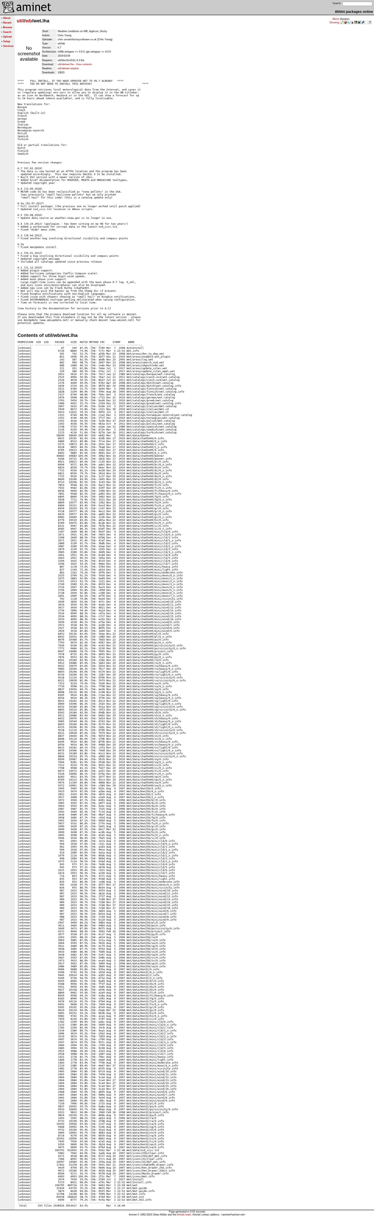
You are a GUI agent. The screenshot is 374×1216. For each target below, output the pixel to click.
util (20, 20)
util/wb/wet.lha (66, 64)
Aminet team (184, 1214)
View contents (84, 64)
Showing (334, 22)
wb (28, 20)
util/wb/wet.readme (68, 68)
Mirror (336, 19)
